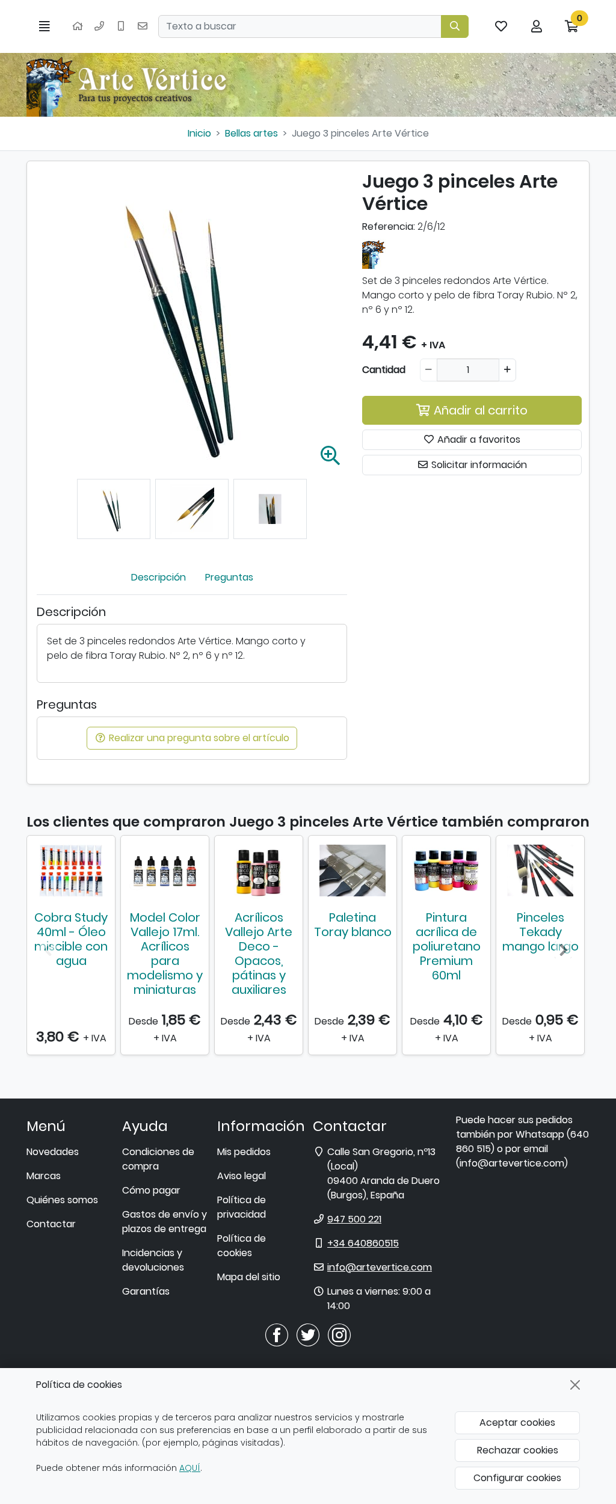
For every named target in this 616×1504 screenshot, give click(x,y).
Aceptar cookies (517, 1422)
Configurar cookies (517, 1478)
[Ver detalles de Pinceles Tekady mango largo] (540, 870)
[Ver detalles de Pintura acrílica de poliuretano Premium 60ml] (446, 870)
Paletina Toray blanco (353, 924)
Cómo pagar (151, 1190)
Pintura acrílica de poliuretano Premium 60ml (447, 946)
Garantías (146, 1291)
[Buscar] (455, 26)
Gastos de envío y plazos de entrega (164, 1221)
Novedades (52, 1152)
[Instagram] (339, 1334)
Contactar (51, 1224)
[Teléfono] (99, 26)
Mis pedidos (244, 1152)
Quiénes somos (62, 1200)
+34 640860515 (363, 1243)
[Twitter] (308, 1334)
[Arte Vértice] (128, 85)
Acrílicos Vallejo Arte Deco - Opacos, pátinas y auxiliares (258, 953)
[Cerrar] (575, 1385)
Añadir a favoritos (477, 439)
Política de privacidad (241, 1207)
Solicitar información (478, 465)
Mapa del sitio (248, 1277)
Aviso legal (241, 1176)
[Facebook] (277, 1334)
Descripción (158, 577)
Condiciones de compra (158, 1159)
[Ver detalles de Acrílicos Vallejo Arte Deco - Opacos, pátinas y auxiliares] (259, 870)
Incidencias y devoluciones (153, 1260)
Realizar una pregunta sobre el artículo (197, 738)
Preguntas (229, 577)
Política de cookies (241, 1245)
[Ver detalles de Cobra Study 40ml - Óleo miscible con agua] (71, 870)
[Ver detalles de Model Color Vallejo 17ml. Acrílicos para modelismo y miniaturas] (165, 870)
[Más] (507, 370)
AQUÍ (189, 1468)
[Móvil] (121, 26)
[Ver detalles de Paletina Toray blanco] (352, 870)
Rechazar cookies (517, 1450)
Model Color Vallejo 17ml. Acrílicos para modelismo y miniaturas (165, 953)
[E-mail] (142, 26)
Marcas (43, 1176)
